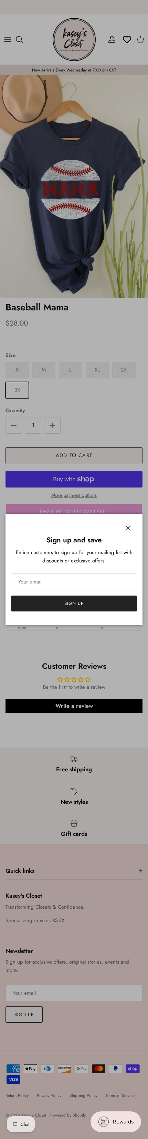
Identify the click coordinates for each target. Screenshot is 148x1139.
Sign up (74, 603)
